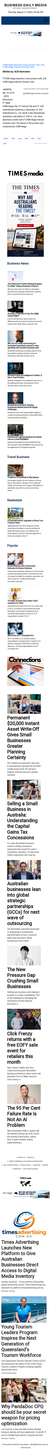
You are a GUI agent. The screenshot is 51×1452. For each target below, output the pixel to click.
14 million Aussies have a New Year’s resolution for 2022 (23, 602)
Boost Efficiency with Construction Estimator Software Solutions (22, 567)
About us (30, 1157)
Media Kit (17, 1169)
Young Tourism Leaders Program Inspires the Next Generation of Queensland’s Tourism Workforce (21, 1341)
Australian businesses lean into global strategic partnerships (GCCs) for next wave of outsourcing (24, 903)
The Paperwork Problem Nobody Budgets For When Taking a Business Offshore (25, 285)
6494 (32, 138)
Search (45, 1165)
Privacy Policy (26, 1165)
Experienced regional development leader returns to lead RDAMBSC (25, 438)
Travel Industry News (8, 1373)
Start (6, 138)
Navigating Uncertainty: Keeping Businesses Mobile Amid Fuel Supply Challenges (23, 407)
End (5, 143)
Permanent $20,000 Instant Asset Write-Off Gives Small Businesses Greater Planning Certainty (23, 737)
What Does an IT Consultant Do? (21, 635)
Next (39, 138)
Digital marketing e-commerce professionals (26, 1161)
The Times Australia (30, 1169)
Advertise (36, 1165)
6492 (19, 138)
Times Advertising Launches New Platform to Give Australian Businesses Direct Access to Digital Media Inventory (20, 1259)
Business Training (8, 1291)
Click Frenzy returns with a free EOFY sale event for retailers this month (22, 1048)
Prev (13, 138)
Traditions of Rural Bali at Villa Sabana (23, 477)
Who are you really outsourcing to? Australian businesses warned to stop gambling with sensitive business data (23, 345)
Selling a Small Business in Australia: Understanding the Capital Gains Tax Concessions (22, 820)
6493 (26, 138)
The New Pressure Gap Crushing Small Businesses (22, 978)
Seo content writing (10, 1165)
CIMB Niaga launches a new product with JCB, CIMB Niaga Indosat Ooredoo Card (23, 66)
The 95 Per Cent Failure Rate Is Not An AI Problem (23, 1116)
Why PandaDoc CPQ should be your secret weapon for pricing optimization (23, 1415)
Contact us (21, 1157)
